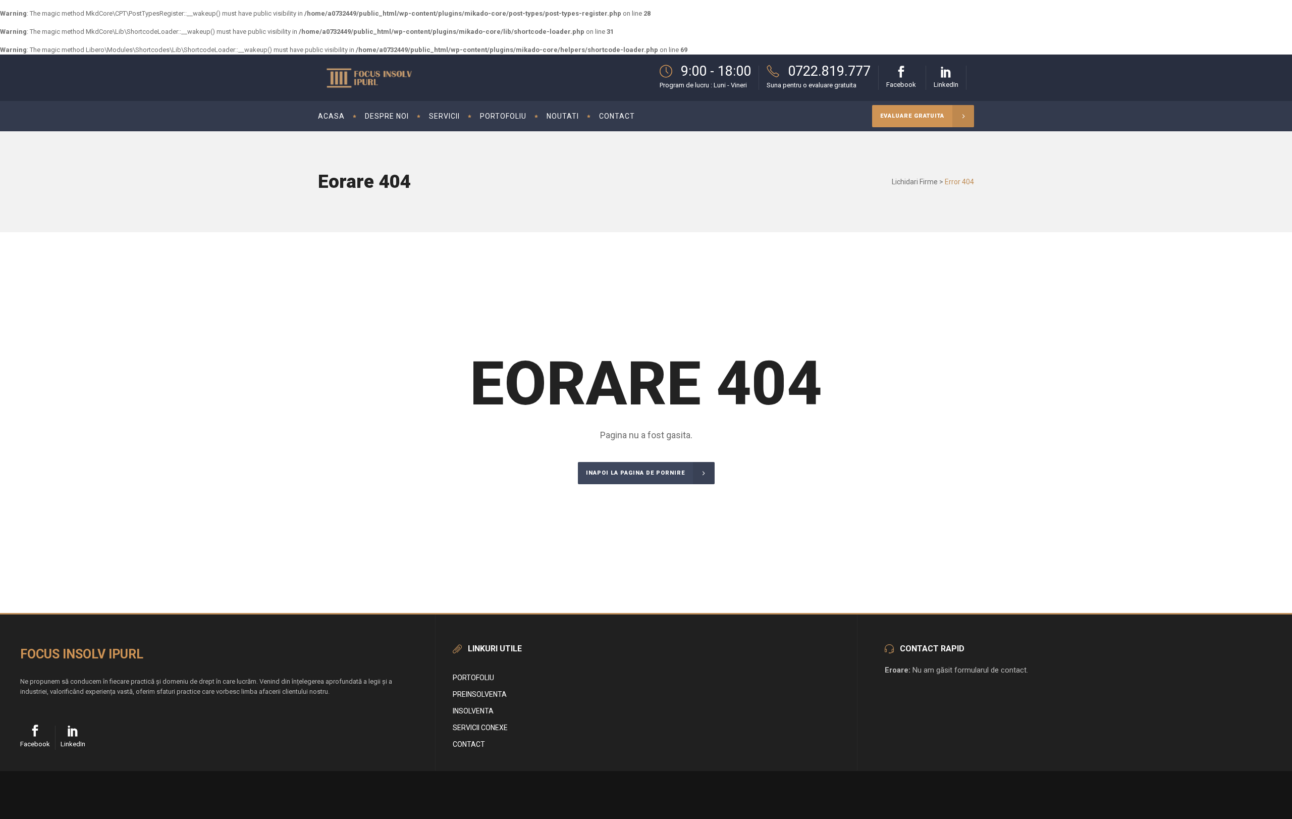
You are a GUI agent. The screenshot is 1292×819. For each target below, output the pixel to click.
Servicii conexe (480, 728)
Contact (469, 744)
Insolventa (473, 711)
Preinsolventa (480, 694)
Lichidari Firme (915, 181)
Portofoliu (473, 678)
